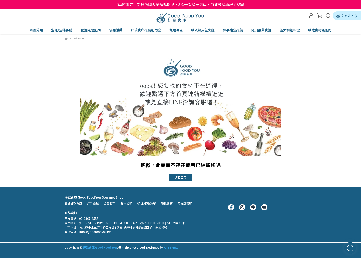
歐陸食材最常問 (320, 30)
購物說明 (126, 203)
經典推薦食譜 (261, 30)
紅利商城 (93, 203)
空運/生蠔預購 (61, 30)
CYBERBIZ (171, 247)
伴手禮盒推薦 (233, 30)
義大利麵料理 (290, 30)
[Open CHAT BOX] (350, 248)
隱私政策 (167, 203)
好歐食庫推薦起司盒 (146, 30)
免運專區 (176, 30)
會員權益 (110, 203)
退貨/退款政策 (146, 203)
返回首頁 (180, 177)
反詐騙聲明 (185, 203)
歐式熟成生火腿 (203, 30)
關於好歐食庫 (73, 203)
